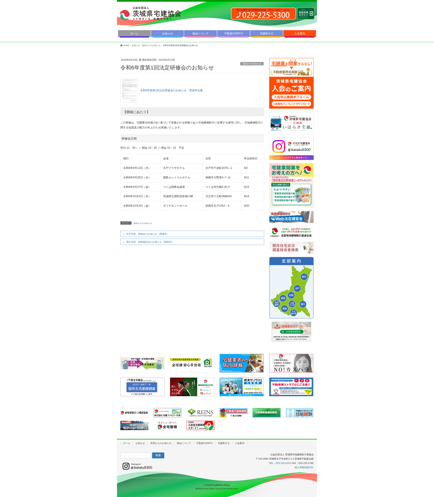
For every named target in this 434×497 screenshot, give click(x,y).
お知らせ (167, 33)
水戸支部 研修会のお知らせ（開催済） (147, 234)
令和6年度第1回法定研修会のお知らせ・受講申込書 (170, 90)
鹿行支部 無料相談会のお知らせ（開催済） (150, 242)
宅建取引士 (266, 33)
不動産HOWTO (233, 33)
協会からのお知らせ (252, 64)
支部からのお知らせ (161, 443)
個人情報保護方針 (304, 467)
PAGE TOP (421, 479)
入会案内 (299, 33)
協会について (200, 33)
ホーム (134, 33)
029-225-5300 (283, 463)
